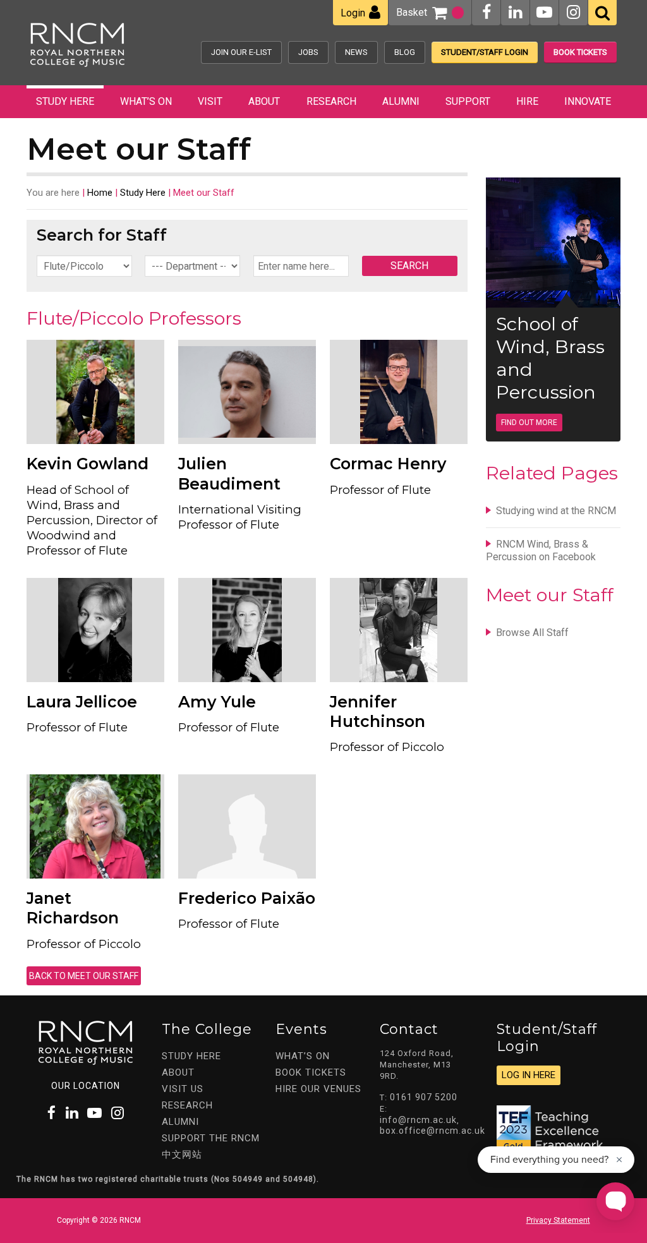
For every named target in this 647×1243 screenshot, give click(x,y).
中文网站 (182, 1154)
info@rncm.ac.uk (418, 1120)
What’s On (146, 101)
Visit (210, 101)
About (264, 101)
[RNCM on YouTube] (544, 12)
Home (99, 192)
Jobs (308, 52)
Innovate (587, 101)
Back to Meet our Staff (83, 976)
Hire (527, 101)
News (356, 52)
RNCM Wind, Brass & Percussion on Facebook (541, 550)
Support (467, 101)
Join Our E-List (241, 52)
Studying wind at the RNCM (556, 511)
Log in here (528, 1075)
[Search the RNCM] (602, 12)
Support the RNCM (211, 1138)
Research (331, 101)
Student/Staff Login (484, 52)
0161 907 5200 (423, 1097)
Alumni (401, 101)
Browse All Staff (532, 633)
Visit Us (182, 1089)
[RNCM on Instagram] (573, 12)
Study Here (65, 101)
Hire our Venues (318, 1089)
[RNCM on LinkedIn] (515, 12)
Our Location (85, 1086)
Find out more (529, 422)
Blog (404, 52)
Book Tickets (580, 52)
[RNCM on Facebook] (486, 12)
